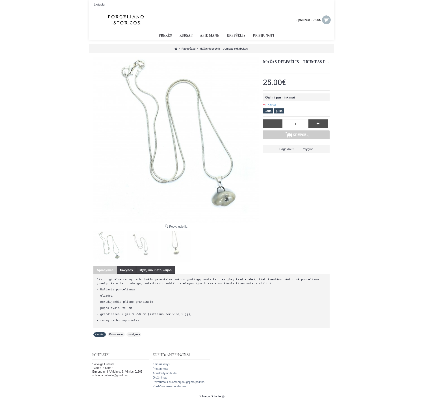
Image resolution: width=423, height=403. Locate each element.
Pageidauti (286, 149)
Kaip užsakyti (161, 364)
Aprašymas (105, 270)
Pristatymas (160, 368)
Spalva (270, 105)
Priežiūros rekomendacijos (169, 386)
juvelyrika (134, 334)
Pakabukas (116, 334)
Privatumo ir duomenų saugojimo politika (178, 382)
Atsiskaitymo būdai (165, 373)
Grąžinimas (160, 377)
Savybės (126, 270)
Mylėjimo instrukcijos (155, 270)
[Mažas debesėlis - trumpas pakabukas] (176, 140)
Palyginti (307, 149)
